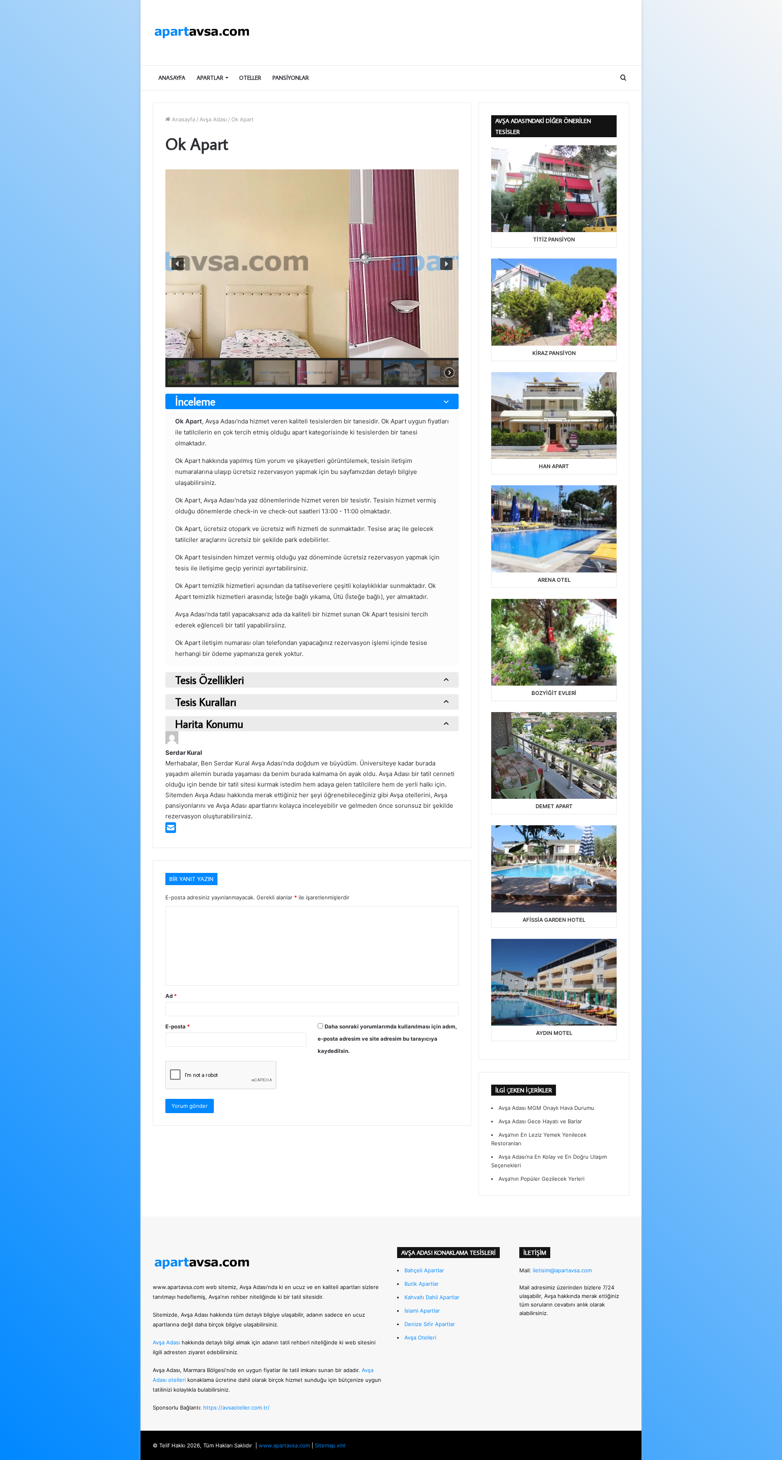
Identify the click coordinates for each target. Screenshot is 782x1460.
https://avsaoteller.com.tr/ (236, 1407)
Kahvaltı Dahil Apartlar (431, 1297)
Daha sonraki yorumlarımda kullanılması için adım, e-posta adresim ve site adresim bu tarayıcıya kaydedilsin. (387, 1038)
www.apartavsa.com (178, 1287)
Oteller (250, 77)
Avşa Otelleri (420, 1337)
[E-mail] (170, 830)
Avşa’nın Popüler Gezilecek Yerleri (541, 1178)
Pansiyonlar (290, 77)
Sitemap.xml (330, 1445)
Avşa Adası (213, 119)
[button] (177, 264)
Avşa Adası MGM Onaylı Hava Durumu (546, 1108)
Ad (171, 996)
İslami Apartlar (422, 1310)
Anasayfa (171, 77)
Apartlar (210, 77)
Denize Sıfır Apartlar (429, 1324)
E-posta (177, 1026)
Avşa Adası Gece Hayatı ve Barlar (540, 1121)
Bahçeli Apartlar (424, 1270)
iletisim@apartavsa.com (562, 1270)
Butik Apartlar (421, 1283)
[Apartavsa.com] (201, 32)
